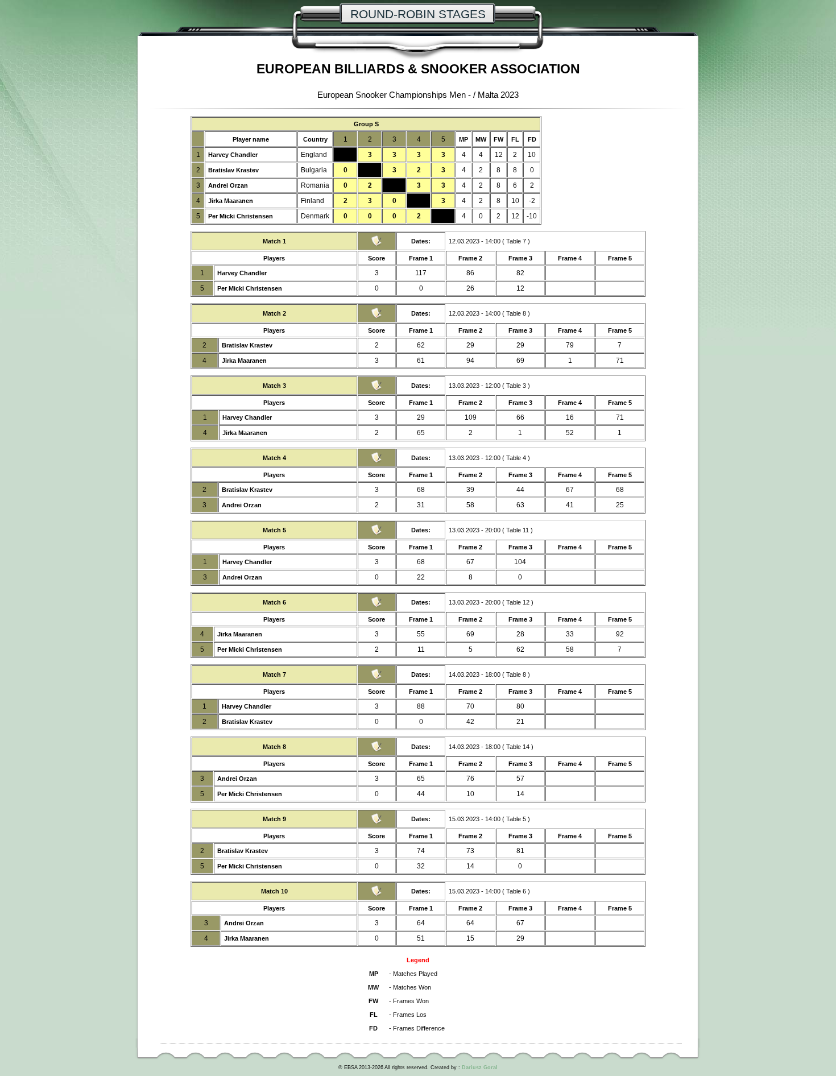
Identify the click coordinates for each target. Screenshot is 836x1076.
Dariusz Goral (480, 1067)
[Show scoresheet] (376, 245)
